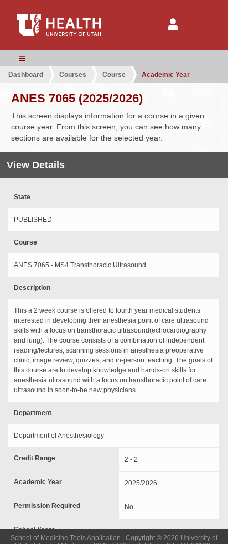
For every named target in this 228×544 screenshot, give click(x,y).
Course (114, 75)
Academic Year (166, 75)
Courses (72, 75)
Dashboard (25, 75)
